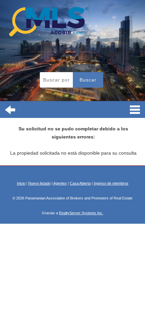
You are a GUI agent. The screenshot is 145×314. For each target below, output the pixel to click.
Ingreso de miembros (111, 183)
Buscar (88, 80)
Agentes (60, 183)
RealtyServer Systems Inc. (81, 213)
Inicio (21, 183)
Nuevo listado (39, 183)
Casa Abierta (80, 183)
